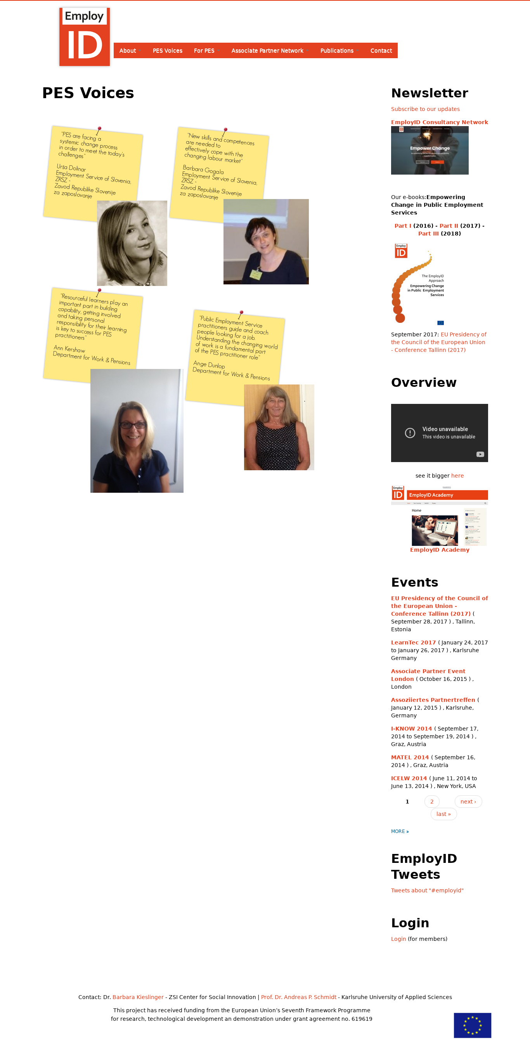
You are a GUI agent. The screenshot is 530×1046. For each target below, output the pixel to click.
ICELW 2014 (409, 778)
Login (398, 939)
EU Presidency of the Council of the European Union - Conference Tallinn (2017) (439, 342)
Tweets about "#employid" (427, 890)
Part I (403, 226)
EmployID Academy (439, 550)
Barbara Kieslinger (138, 997)
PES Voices (167, 50)
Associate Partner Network (268, 50)
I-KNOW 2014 (411, 729)
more (398, 831)
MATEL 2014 (410, 757)
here (457, 476)
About (128, 50)
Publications (337, 50)
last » (443, 814)
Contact (381, 50)
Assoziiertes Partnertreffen (433, 700)
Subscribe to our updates (425, 109)
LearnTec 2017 (413, 642)
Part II (449, 226)
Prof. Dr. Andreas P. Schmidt (298, 997)
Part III (428, 233)
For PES (205, 50)
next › (468, 801)
